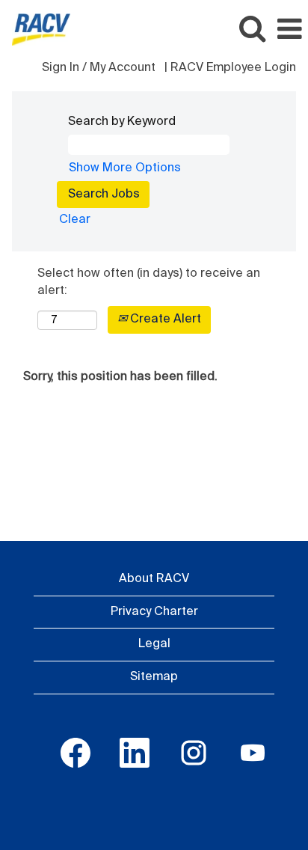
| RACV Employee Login (230, 68)
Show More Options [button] (125, 168)
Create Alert (164, 319)
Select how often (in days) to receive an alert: (148, 282)
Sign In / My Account (98, 68)
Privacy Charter (154, 612)
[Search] (252, 29)
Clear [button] (74, 220)
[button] (289, 29)
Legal (154, 644)
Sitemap (154, 677)
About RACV (154, 579)
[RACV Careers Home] (35, 29)
